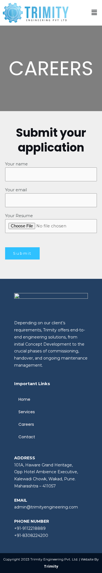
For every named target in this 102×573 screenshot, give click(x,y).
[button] (94, 12)
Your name (16, 164)
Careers (26, 424)
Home (24, 399)
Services (26, 412)
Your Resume (19, 215)
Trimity (51, 566)
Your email (16, 189)
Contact (26, 437)
